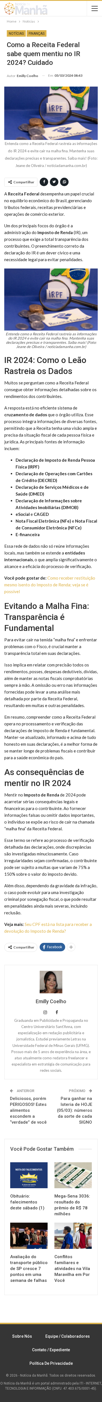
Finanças (36, 34)
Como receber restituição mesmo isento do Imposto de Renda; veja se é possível (49, 584)
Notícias (16, 34)
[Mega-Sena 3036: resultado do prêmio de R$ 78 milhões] (73, 1175)
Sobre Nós (22, 1336)
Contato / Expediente (51, 1350)
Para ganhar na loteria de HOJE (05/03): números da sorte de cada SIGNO (74, 1110)
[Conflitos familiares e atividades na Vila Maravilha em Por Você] (73, 1236)
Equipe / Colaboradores (67, 1336)
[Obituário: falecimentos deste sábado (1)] (29, 1175)
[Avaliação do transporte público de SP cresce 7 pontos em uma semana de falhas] (29, 1236)
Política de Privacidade (51, 1363)
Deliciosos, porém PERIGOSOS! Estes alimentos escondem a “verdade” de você (28, 1110)
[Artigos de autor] (51, 982)
